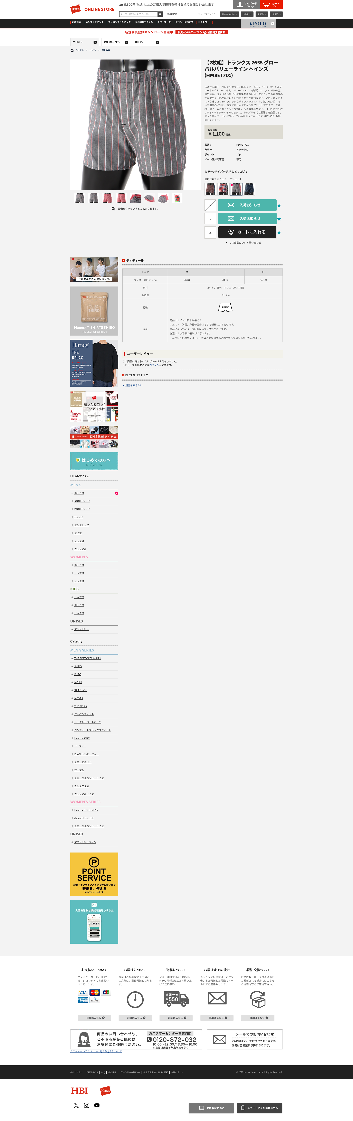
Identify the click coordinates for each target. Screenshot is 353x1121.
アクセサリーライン (85, 842)
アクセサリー (81, 629)
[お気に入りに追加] (279, 205)
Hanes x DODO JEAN (86, 810)
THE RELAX (80, 706)
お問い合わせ (177, 1072)
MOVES (78, 698)
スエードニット (83, 762)
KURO (261, 14)
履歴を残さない (134, 385)
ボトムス (79, 493)
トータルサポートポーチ (87, 722)
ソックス (79, 541)
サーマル (79, 770)
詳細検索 (172, 13)
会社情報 (112, 1072)
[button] (210, 189)
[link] (79, 198)
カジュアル (80, 549)
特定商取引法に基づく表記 (155, 1072)
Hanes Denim (228, 14)
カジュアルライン (84, 794)
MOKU (246, 14)
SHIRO (275, 14)
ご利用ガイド (92, 1072)
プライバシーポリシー (130, 1072)
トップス (79, 573)
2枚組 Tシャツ (82, 509)
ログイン (154, 365)
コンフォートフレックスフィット (92, 730)
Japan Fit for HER (84, 818)
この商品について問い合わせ (245, 242)
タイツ (78, 533)
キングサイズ (81, 786)
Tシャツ (78, 517)
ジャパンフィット (84, 714)
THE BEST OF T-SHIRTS (87, 658)
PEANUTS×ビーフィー (86, 754)
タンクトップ (81, 525)
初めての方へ (76, 1072)
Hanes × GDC (82, 738)
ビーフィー (80, 746)
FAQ (103, 1072)
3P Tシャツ (80, 690)
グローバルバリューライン (89, 778)
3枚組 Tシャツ (82, 501)
